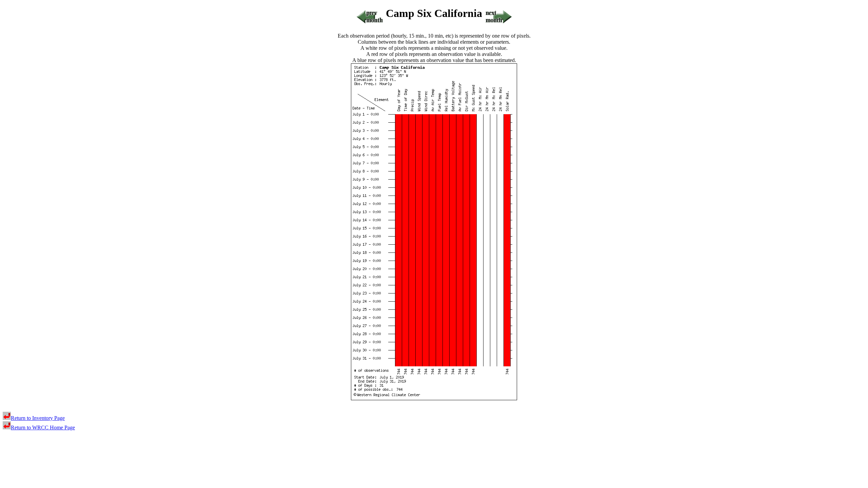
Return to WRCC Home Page (43, 427)
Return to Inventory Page (38, 418)
